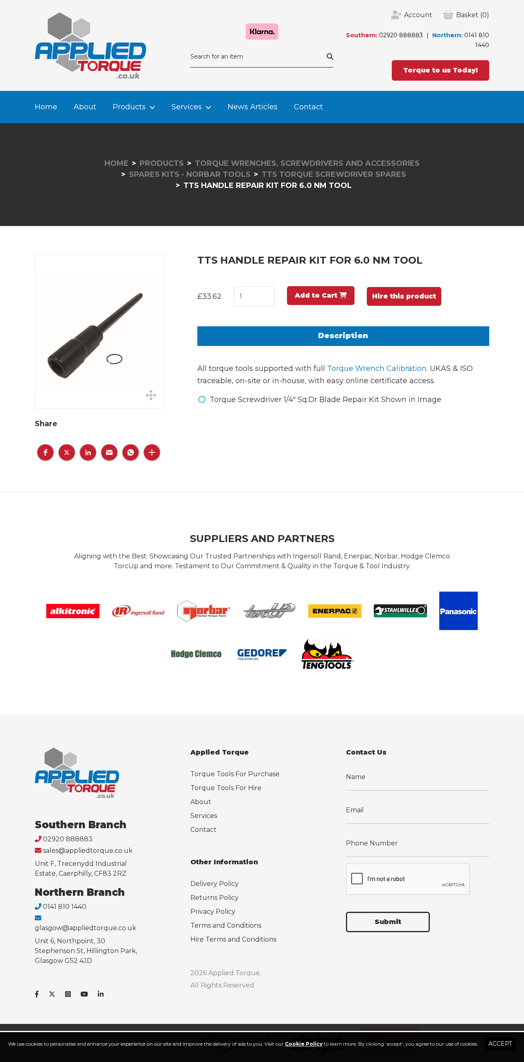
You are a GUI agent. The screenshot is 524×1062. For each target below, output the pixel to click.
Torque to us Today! (440, 70)
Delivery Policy (214, 884)
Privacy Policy (212, 911)
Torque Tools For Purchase (235, 774)
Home (46, 106)
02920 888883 (401, 35)
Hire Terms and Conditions (233, 939)
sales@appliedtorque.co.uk (88, 850)
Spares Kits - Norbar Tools (190, 174)
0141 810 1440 (64, 907)
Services (187, 106)
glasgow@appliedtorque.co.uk (85, 928)
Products (129, 106)
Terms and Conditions (225, 925)
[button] (45, 452)
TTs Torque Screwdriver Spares (334, 174)
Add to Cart (317, 295)
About (85, 106)
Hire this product (404, 296)
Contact (308, 106)
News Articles (253, 106)
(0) (472, 15)
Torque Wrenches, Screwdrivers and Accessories (307, 163)
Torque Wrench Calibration (377, 368)
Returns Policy (214, 898)
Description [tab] (343, 335)
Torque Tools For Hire (226, 788)
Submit (388, 922)
